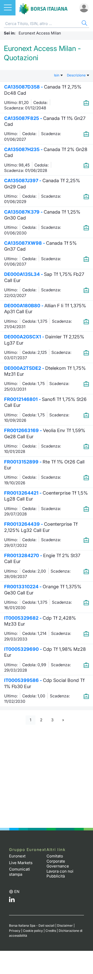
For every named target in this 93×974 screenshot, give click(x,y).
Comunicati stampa (19, 872)
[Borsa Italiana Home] (43, 7)
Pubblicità (56, 876)
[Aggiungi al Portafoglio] (86, 103)
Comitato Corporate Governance (58, 861)
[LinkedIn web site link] (12, 900)
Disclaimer (65, 925)
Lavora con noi (60, 871)
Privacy (14, 931)
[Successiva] (63, 720)
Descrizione (77, 75)
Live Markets (21, 862)
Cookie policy (33, 931)
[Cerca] (84, 24)
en (16, 891)
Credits (50, 931)
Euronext (17, 856)
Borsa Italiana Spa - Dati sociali (32, 925)
